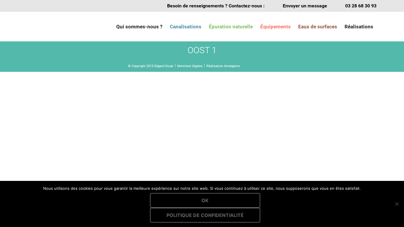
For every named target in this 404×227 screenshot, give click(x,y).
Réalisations (359, 27)
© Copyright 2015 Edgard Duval (150, 66)
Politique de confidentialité (205, 215)
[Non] (397, 204)
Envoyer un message (305, 6)
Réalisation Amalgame (223, 66)
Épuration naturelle (231, 27)
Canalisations (185, 27)
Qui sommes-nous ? (139, 27)
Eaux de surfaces (317, 27)
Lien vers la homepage (57, 26)
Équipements (275, 27)
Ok (205, 200)
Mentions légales (190, 66)
